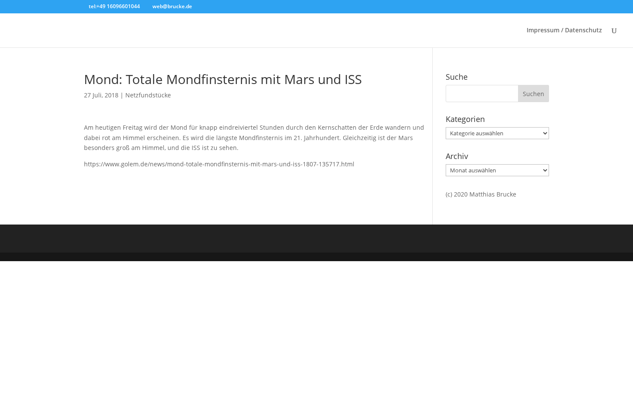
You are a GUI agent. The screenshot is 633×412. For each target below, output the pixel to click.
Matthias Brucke (492, 194)
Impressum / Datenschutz (564, 30)
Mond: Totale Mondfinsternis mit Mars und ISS (223, 79)
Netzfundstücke (148, 95)
